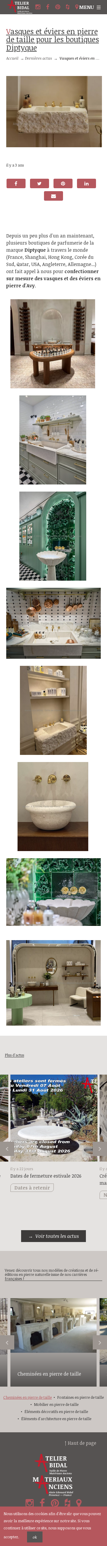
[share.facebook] (16, 183)
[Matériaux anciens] (53, 1485)
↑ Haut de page (80, 1443)
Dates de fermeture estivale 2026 (45, 1176)
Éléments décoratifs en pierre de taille (56, 1411)
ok (35, 1537)
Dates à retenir (32, 1187)
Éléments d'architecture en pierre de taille (56, 1418)
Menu (86, 7)
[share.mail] (53, 196)
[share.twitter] (39, 183)
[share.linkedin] (86, 183)
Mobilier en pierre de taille (56, 1404)
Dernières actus (38, 58)
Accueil (12, 58)
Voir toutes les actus (57, 1236)
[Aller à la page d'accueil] (20, 7)
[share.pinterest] (63, 183)
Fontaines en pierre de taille (80, 1397)
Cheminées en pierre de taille (49, 1374)
